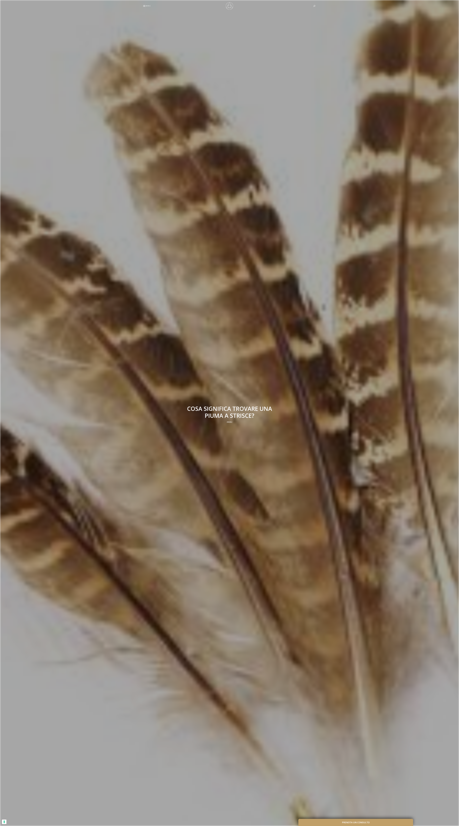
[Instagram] (3, 418)
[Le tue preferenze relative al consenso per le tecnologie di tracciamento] (4, 822)
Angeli (229, 422)
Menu (148, 6)
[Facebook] (3, 407)
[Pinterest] (3, 412)
